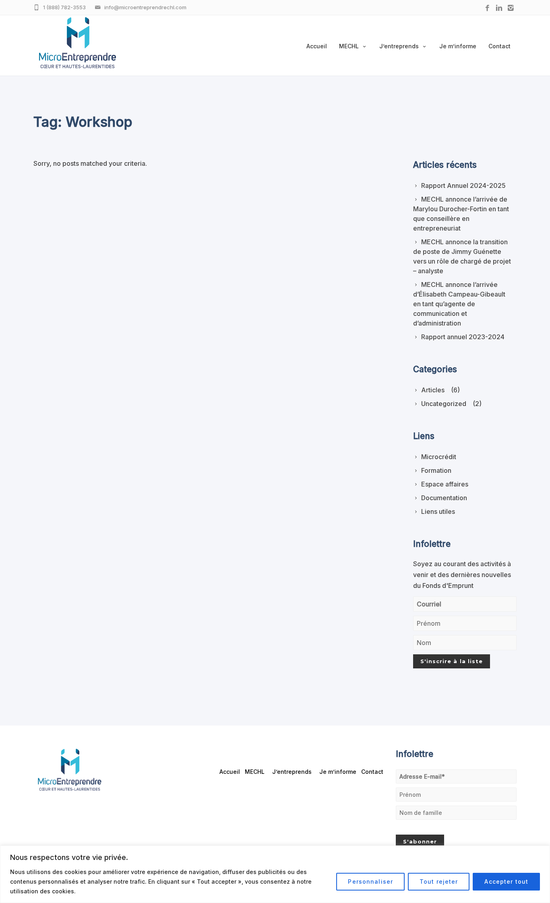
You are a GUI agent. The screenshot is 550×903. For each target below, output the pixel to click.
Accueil (316, 46)
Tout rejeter (439, 881)
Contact (499, 46)
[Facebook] (487, 8)
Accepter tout (506, 881)
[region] (275, 874)
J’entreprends (399, 46)
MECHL (349, 46)
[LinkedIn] (499, 8)
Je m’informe (457, 46)
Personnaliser (370, 881)
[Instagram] (511, 8)
